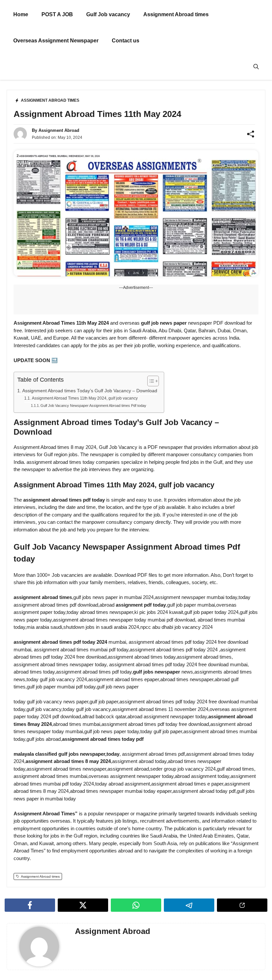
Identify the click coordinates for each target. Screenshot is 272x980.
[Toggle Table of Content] (149, 381)
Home (20, 14)
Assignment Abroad (58, 130)
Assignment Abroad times (176, 14)
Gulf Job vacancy (108, 14)
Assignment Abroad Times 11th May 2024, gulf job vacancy (84, 398)
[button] (256, 67)
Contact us (125, 40)
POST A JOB (57, 14)
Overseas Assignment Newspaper (56, 40)
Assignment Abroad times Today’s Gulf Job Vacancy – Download (89, 390)
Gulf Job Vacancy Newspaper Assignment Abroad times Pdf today (93, 406)
